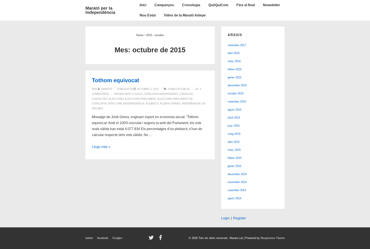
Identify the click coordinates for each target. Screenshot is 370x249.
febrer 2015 (235, 158)
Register (239, 218)
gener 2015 (234, 166)
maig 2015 (234, 133)
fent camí (115, 103)
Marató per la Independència (100, 10)
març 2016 (234, 61)
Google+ (117, 238)
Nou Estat (148, 15)
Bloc (186, 89)
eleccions (116, 98)
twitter (89, 238)
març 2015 (234, 149)
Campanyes (164, 5)
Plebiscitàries (170, 103)
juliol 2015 (234, 117)
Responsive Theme (273, 238)
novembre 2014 (237, 182)
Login (225, 218)
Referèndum (191, 103)
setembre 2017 (237, 45)
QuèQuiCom (218, 5)
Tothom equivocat (115, 80)
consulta (186, 93)
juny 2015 (234, 125)
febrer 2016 (235, 69)
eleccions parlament (140, 98)
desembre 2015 (237, 85)
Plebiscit (152, 103)
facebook (102, 238)
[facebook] (161, 239)
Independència (134, 103)
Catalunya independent (161, 93)
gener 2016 (234, 77)
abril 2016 (234, 53)
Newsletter (271, 5)
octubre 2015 (236, 93)
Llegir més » (101, 147)
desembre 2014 (237, 174)
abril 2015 (234, 142)
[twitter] (152, 239)
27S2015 (137, 93)
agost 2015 (234, 109)
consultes (99, 98)
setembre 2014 (237, 190)
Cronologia (191, 5)
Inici (143, 5)
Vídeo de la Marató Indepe (185, 15)
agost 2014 (234, 198)
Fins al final (245, 5)
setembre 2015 (237, 101)
